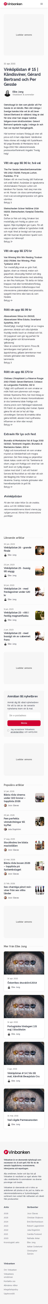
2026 (6, 1213)
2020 (6, 1238)
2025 (6, 1218)
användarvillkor (17, 732)
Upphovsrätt (9, 1294)
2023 (6, 1226)
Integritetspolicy (11, 1289)
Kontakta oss (9, 1281)
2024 (6, 1222)
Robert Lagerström (35, 1226)
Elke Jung (31, 1242)
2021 (6, 1234)
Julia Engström (33, 1230)
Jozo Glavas (32, 1213)
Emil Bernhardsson (35, 1222)
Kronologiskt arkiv (11, 1242)
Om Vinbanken (10, 1270)
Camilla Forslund (34, 1234)
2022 (6, 1230)
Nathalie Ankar (33, 1238)
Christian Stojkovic (35, 1218)
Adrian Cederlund (34, 1247)
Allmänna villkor (11, 1285)
